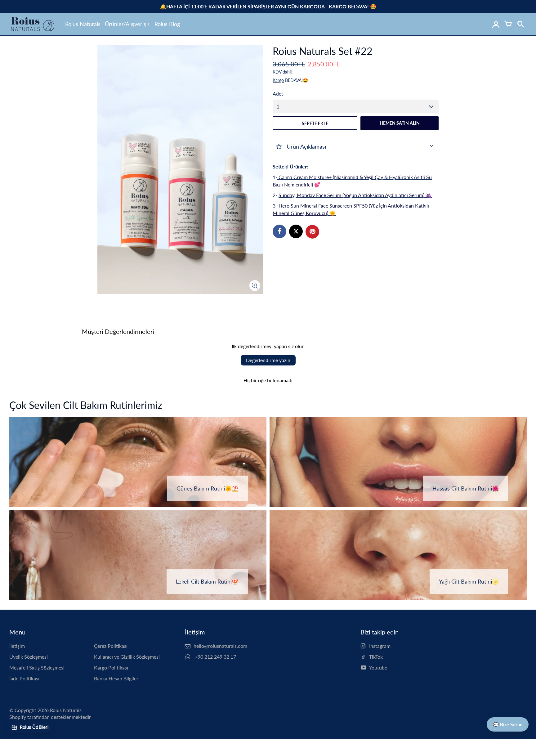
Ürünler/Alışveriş (125, 23)
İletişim (17, 646)
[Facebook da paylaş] (279, 231)
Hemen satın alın (400, 123)
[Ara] (520, 24)
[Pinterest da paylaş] (312, 232)
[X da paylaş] (296, 231)
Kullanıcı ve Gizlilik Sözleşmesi (127, 657)
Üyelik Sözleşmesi (28, 657)
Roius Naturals (82, 23)
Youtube (378, 667)
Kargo (278, 80)
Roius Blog (167, 23)
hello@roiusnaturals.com (220, 646)
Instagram (380, 646)
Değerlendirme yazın (268, 360)
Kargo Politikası (111, 667)
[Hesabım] (495, 24)
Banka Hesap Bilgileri (117, 678)
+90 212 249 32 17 (215, 657)
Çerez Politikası (110, 646)
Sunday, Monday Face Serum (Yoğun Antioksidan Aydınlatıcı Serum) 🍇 (355, 195)
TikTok (376, 657)
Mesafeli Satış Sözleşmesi (37, 667)
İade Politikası (24, 678)
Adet (278, 93)
